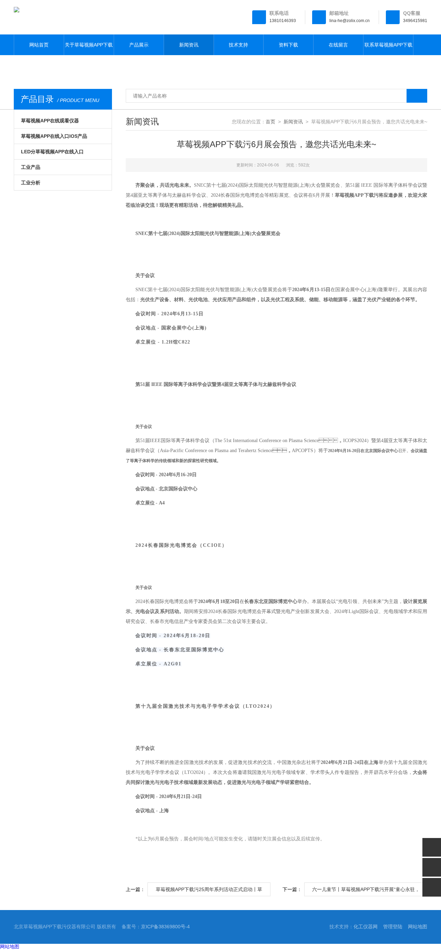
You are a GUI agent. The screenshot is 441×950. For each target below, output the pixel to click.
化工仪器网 (365, 926)
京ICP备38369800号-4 (165, 926)
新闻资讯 (188, 45)
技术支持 (238, 45)
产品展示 (138, 45)
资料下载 (288, 45)
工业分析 (30, 182)
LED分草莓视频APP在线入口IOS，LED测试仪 (52, 154)
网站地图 (417, 926)
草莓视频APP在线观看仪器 (50, 120)
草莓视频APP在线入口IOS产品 (54, 136)
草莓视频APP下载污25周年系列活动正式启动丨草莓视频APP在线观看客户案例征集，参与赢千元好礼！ (209, 891)
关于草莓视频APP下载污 (89, 48)
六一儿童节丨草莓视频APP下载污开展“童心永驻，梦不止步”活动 (366, 891)
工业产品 (30, 167)
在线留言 (338, 45)
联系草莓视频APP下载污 (388, 48)
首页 (270, 121)
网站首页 (39, 45)
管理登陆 (392, 926)
